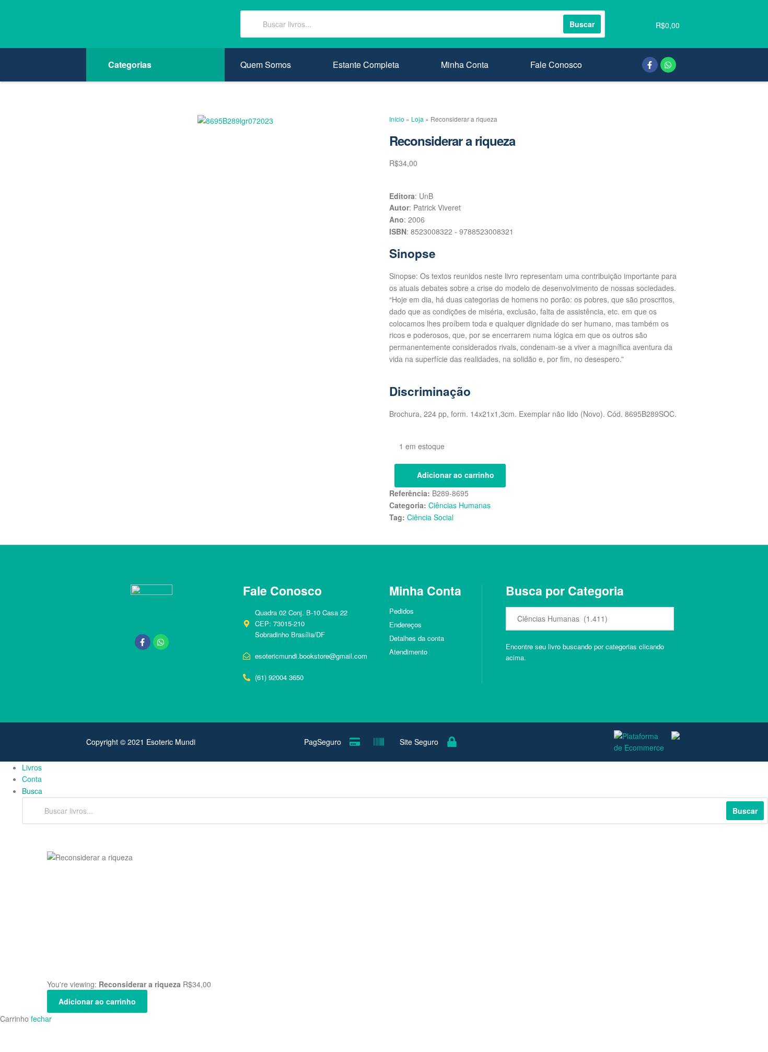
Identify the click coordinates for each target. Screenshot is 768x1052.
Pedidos (401, 611)
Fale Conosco (556, 65)
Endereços (405, 624)
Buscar (745, 810)
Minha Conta (464, 65)
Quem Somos (265, 65)
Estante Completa (366, 65)
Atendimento (408, 652)
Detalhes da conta (416, 638)
